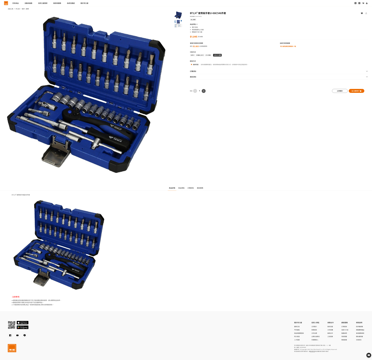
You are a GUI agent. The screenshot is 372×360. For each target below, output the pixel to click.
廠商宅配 (195, 64)
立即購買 (340, 91)
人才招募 (297, 340)
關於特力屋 (84, 3)
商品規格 (181, 188)
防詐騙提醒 (359, 326)
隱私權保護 (359, 336)
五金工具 (10, 9)
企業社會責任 (316, 336)
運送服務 (200, 188)
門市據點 (297, 330)
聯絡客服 (344, 340)
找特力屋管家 (42, 3)
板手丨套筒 (25, 9)
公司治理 (314, 333)
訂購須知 (191, 188)
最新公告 (297, 326)
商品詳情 (172, 188)
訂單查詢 (344, 326)
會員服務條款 (360, 333)
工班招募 (330, 336)
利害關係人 (315, 340)
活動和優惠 (28, 3)
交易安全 (358, 340)
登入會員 (196, 46)
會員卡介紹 (344, 330)
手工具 (18, 9)
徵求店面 (330, 326)
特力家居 (297, 336)
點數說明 (344, 333)
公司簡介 (314, 326)
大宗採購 (330, 330)
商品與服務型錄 (299, 333)
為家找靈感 (71, 3)
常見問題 (344, 336)
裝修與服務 (57, 3)
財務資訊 (314, 330)
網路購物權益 (360, 330)
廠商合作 (330, 333)
